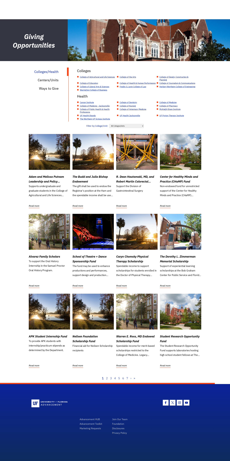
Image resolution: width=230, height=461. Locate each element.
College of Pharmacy (168, 106)
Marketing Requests (90, 428)
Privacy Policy (119, 432)
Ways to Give (49, 88)
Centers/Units (48, 80)
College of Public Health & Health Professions (94, 110)
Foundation (118, 423)
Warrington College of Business (93, 90)
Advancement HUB (90, 419)
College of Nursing (128, 106)
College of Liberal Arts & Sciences (94, 86)
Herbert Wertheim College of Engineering (177, 86)
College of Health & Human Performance (138, 83)
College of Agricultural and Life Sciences (97, 77)
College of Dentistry (128, 102)
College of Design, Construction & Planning (173, 78)
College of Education (89, 83)
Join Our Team (120, 419)
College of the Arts (128, 77)
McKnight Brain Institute (170, 109)
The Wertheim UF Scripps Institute (95, 119)
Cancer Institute (87, 102)
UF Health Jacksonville (130, 115)
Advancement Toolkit (91, 423)
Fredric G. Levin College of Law (133, 86)
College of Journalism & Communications (177, 83)
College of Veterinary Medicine (133, 109)
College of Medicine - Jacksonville (95, 106)
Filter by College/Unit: (97, 126)
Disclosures (118, 428)
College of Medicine (168, 102)
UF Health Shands (88, 115)
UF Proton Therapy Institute (171, 115)
